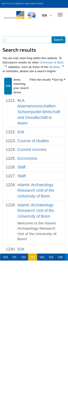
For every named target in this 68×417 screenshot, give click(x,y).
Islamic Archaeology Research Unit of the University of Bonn (35, 190)
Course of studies (33, 141)
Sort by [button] (58, 79)
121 (14, 257)
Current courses (32, 149)
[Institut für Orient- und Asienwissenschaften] (20, 15)
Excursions (27, 158)
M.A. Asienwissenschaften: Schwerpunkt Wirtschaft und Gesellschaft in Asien (38, 111)
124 (42, 257)
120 (5, 257)
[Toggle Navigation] (60, 14)
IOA (20, 132)
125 (51, 257)
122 (23, 257)
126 (60, 257)
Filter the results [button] (40, 79)
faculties (54, 67)
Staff (21, 167)
